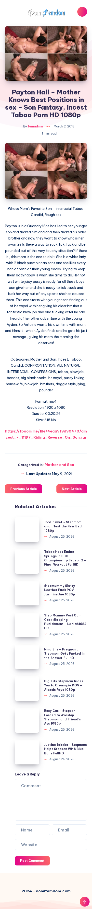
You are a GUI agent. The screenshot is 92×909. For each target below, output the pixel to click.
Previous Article (23, 489)
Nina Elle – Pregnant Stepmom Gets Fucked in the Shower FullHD (64, 654)
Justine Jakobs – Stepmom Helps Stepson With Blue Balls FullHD (65, 749)
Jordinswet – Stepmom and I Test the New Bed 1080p (63, 526)
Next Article (72, 489)
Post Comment (32, 861)
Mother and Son (59, 464)
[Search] (82, 12)
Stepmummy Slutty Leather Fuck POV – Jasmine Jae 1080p (60, 590)
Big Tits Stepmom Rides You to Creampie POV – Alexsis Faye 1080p (63, 685)
